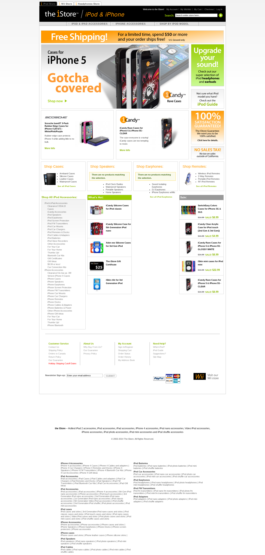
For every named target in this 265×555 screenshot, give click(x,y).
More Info (50, 148)
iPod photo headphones (186, 482)
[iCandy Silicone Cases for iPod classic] (96, 210)
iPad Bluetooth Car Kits (85, 483)
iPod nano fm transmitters (166, 491)
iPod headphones (141, 482)
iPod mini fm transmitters (158, 493)
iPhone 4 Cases (90, 465)
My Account (172, 9)
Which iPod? (159, 347)
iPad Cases (84, 478)
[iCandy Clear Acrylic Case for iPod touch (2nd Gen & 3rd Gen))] (188, 229)
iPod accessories (69, 491)
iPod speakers (67, 541)
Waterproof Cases (68, 181)
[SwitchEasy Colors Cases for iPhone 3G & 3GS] (188, 210)
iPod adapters (139, 499)
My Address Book (126, 360)
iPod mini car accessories (159, 476)
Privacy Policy (90, 353)
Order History (124, 357)
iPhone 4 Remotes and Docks (98, 468)
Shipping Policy (55, 350)
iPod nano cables (81, 549)
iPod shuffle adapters (153, 501)
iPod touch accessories (111, 494)
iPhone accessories (88, 494)
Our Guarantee (55, 360)
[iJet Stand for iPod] (188, 179)
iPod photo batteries (177, 466)
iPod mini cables (117, 549)
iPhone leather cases (95, 535)
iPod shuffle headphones (162, 485)
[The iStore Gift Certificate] (96, 266)
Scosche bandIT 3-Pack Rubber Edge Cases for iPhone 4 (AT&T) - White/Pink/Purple (56, 127)
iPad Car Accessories (108, 483)
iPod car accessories (143, 474)
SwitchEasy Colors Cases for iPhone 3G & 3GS (209, 208)
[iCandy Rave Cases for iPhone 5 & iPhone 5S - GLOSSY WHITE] (188, 247)
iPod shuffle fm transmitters (184, 493)
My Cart (198, 9)
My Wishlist (185, 9)
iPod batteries (139, 466)
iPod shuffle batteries (153, 468)
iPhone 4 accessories (71, 465)
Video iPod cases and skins (85, 516)
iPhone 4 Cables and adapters (114, 465)
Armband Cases (67, 173)
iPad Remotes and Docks (83, 481)
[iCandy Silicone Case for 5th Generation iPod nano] (96, 229)
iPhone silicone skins (116, 535)
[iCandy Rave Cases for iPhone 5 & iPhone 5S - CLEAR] (167, 133)
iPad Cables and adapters (103, 478)
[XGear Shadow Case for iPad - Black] (50, 179)
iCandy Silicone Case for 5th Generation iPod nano (118, 227)
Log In (219, 9)
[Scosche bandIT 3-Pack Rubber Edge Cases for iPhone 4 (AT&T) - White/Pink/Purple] (92, 133)
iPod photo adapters (177, 499)
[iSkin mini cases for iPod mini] (188, 266)
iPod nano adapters (157, 499)
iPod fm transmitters (142, 491)
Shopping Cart (125, 350)
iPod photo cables (99, 549)
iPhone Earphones (87, 527)
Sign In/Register (125, 347)
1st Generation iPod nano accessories (92, 498)
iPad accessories (69, 478)
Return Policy (54, 357)
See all (67, 186)
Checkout (209, 9)
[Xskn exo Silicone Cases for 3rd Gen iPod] (96, 247)
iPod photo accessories (113, 503)
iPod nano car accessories (167, 474)
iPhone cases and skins (112, 524)
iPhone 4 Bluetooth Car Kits (110, 470)
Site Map (157, 357)
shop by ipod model (174, 23)
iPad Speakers (104, 481)
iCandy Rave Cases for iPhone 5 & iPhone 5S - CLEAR (131, 131)
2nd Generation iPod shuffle (87, 503)
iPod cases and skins (71, 511)
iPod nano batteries (157, 466)
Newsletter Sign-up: (55, 375)
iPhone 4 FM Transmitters (84, 470)
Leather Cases (67, 179)
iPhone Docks (104, 527)
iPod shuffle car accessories (186, 476)
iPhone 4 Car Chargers (71, 468)
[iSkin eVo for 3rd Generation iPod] (96, 284)
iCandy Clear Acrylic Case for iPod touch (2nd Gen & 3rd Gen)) (209, 227)
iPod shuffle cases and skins (95, 519)
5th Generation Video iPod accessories (92, 501)
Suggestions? (159, 353)
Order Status (124, 353)
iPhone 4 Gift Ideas (89, 473)
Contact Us (53, 347)
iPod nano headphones (162, 482)
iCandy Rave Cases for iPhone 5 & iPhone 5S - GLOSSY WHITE (209, 246)
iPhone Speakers (69, 527)
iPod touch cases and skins (98, 514)
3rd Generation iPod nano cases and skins (103, 511)
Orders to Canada (57, 353)
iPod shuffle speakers (81, 543)
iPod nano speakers (85, 541)
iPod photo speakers (106, 541)
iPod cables (66, 549)
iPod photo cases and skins (112, 516)
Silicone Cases (67, 176)
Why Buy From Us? (92, 347)
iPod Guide (158, 350)
